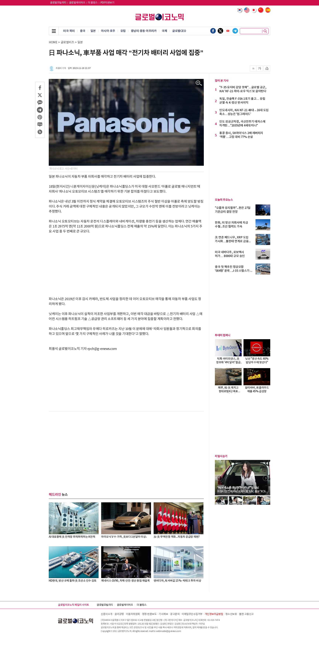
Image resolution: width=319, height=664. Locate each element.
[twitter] (220, 31)
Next (265, 478)
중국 (82, 31)
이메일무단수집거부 (192, 614)
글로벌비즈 (67, 42)
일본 (93, 31)
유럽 (123, 31)
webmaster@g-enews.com (168, 631)
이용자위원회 (133, 614)
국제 (164, 31)
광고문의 (174, 614)
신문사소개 (106, 614)
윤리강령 (119, 614)
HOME (53, 42)
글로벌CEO (179, 31)
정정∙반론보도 (149, 614)
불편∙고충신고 (246, 614)
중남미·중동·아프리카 (144, 31)
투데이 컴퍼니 (222, 335)
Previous (219, 478)
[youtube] (228, 31)
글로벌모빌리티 (58, 2)
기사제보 (163, 614)
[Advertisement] (126, 265)
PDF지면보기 (107, 2)
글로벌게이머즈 (77, 2)
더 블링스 (93, 2)
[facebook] (213, 31)
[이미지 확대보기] (199, 83)
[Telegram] (235, 31)
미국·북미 (69, 31)
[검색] (265, 31)
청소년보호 (231, 614)
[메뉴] (54, 31)
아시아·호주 (108, 31)
